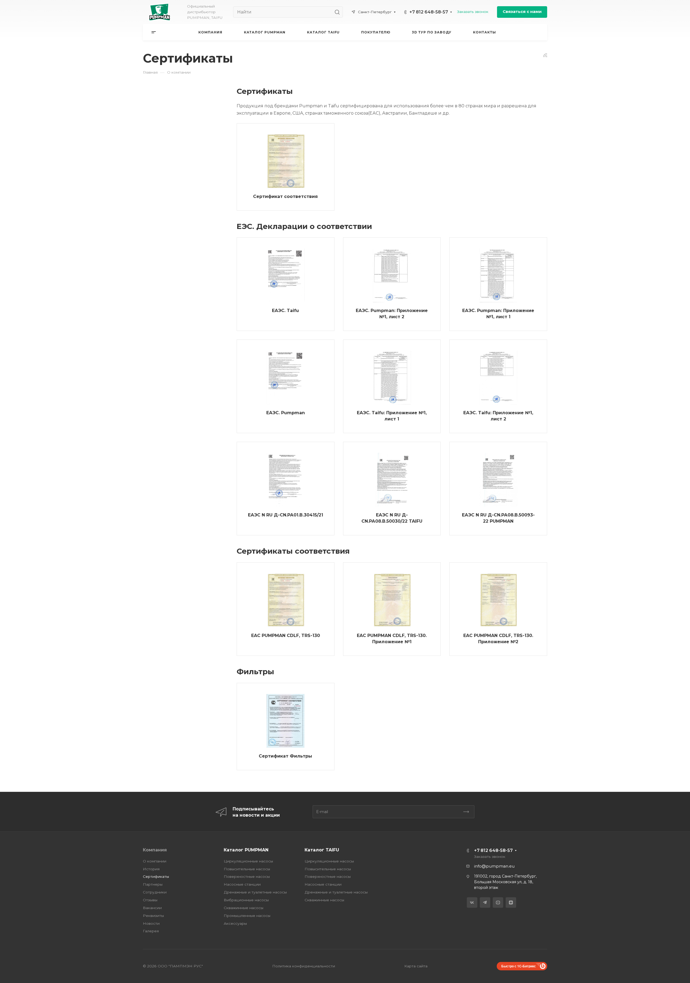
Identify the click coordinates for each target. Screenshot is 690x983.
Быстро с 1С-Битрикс (518, 966)
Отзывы (150, 900)
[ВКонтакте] (472, 902)
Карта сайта (415, 966)
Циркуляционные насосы (248, 861)
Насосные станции (242, 884)
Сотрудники (155, 892)
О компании (154, 861)
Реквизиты (153, 915)
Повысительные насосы (247, 869)
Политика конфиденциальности (303, 966)
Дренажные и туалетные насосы (255, 892)
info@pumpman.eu (494, 866)
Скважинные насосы (243, 908)
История (151, 869)
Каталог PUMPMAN (246, 849)
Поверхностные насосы (247, 876)
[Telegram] (485, 902)
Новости (151, 923)
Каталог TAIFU (322, 849)
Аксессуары (235, 923)
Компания (155, 849)
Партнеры (153, 884)
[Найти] (338, 12)
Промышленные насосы (247, 915)
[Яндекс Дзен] (511, 902)
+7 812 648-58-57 (428, 12)
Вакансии (152, 908)
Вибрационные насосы (246, 900)
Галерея (151, 931)
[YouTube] (498, 902)
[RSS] (545, 54)
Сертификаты (156, 876)
